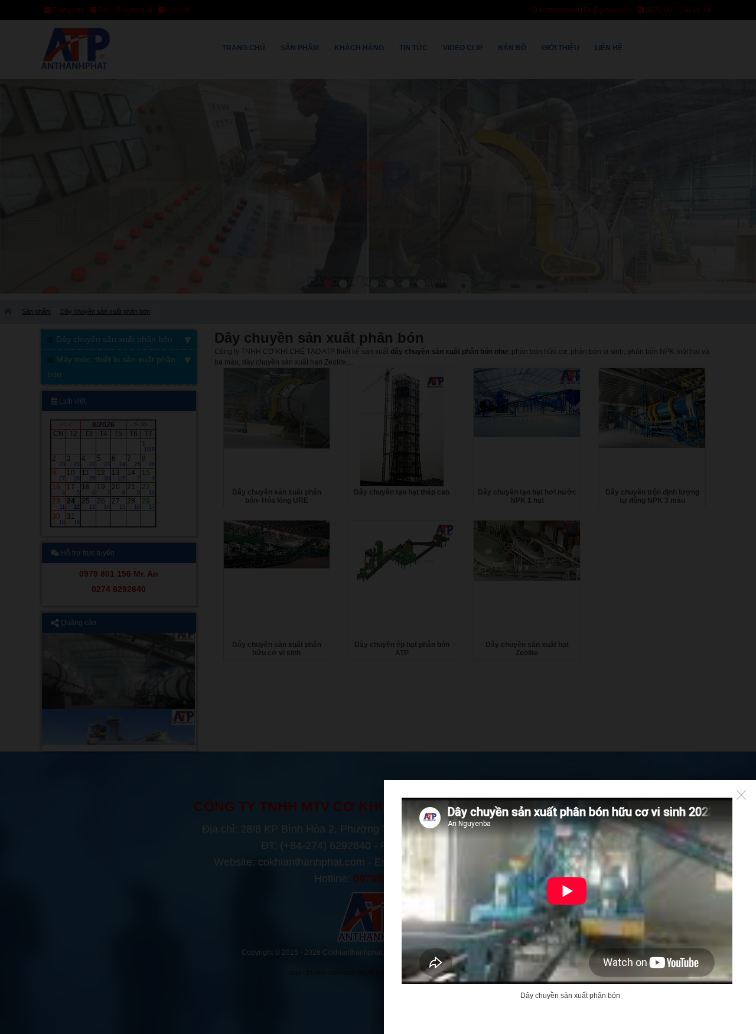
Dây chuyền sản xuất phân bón (570, 995)
